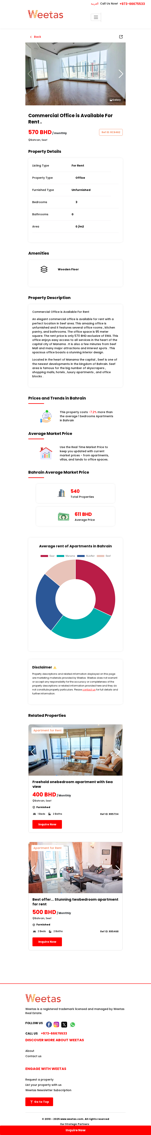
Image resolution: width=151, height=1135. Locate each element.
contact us (89, 689)
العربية (95, 4)
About (29, 1051)
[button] (121, 74)
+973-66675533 (132, 4)
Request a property (39, 1080)
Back (37, 37)
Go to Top (41, 1102)
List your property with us (43, 1085)
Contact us (33, 1056)
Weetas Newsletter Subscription (48, 1090)
